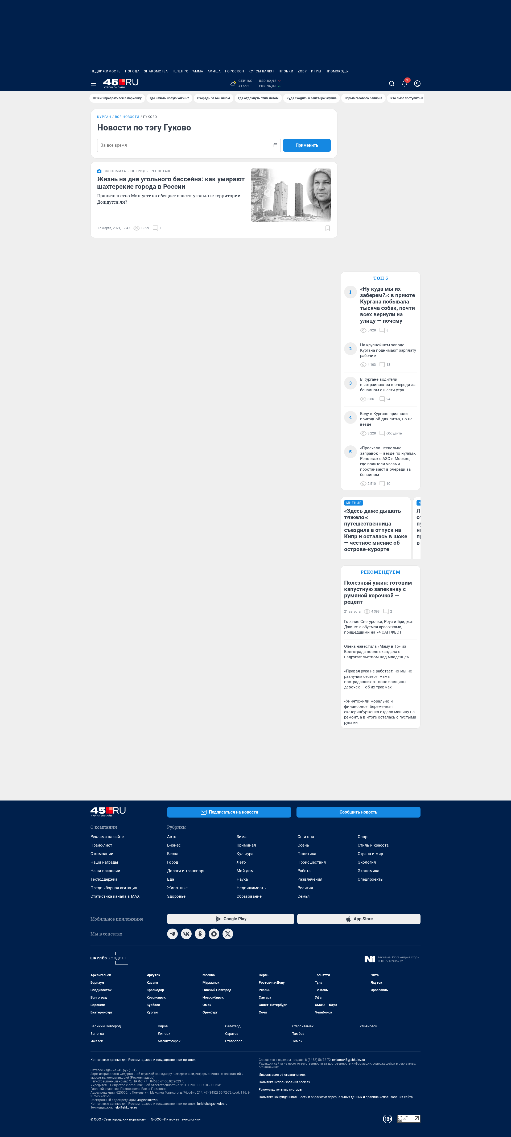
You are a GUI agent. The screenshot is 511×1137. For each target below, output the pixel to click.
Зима (241, 836)
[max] (214, 934)
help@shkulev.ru (125, 1107)
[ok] (200, 934)
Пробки (286, 71)
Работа (304, 870)
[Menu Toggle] (93, 83)
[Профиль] (417, 83)
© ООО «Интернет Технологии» (175, 1119)
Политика (307, 853)
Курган (104, 117)
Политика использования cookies (284, 1082)
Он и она (306, 836)
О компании (101, 853)
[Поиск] (391, 83)
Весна (172, 853)
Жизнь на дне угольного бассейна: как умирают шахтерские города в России (171, 182)
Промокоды (337, 71)
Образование (249, 896)
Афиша (214, 71)
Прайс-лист (101, 845)
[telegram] (172, 934)
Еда (170, 879)
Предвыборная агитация (113, 887)
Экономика (368, 870)
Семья (304, 896)
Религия (305, 887)
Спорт (363, 836)
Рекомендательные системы (280, 1089)
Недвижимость (105, 71)
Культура (245, 853)
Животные (177, 887)
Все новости (127, 117)
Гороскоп (234, 71)
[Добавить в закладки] (327, 228)
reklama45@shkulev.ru (348, 1060)
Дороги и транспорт (186, 870)
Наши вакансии (105, 870)
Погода (132, 71)
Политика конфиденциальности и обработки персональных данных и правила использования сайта (336, 1097)
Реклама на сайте (107, 836)
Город (172, 862)
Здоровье (176, 896)
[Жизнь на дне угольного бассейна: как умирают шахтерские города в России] (291, 195)
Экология (367, 862)
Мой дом (245, 870)
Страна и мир (370, 853)
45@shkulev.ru (147, 1100)
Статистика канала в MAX (114, 896)
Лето (241, 862)
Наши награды (104, 862)
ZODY (302, 71)
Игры (316, 71)
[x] (227, 934)
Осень (303, 845)
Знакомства (156, 71)
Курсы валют (261, 71)
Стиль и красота (373, 845)
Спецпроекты (371, 879)
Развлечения (310, 879)
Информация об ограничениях (282, 1075)
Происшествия (312, 862)
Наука (242, 879)
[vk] (186, 934)
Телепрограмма (187, 71)
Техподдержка (103, 879)
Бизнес (174, 845)
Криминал (246, 845)
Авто (171, 836)
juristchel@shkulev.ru (212, 1104)
